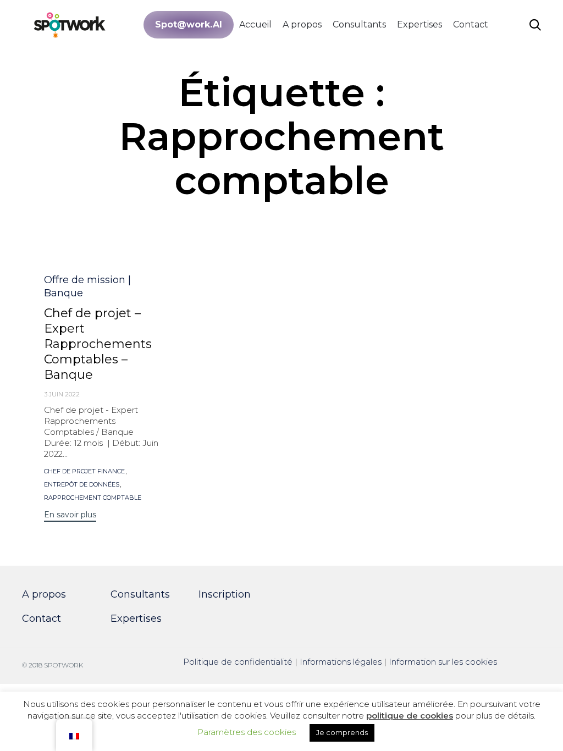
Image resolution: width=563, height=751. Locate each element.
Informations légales (341, 661)
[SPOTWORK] (70, 24)
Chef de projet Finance (84, 471)
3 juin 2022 (62, 394)
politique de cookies (409, 715)
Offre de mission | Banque (87, 286)
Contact (470, 24)
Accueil (255, 24)
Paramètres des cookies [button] (246, 732)
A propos (302, 24)
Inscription (224, 594)
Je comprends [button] (342, 732)
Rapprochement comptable (92, 497)
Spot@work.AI (188, 24)
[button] (70, 516)
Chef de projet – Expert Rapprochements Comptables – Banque (98, 344)
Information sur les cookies (443, 661)
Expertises (419, 24)
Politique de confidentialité (237, 661)
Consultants (359, 24)
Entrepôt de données (81, 484)
